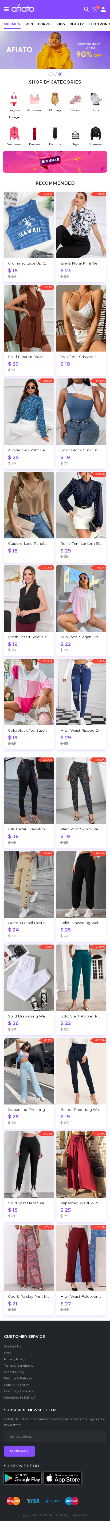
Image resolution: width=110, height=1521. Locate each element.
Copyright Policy (16, 1385)
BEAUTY (77, 24)
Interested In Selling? (20, 1397)
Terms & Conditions (18, 1365)
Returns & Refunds (18, 1378)
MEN (29, 24)
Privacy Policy (14, 1359)
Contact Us (12, 1346)
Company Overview (19, 1391)
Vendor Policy (14, 1372)
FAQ (7, 1353)
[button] (86, 10)
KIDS (61, 24)
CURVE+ (45, 24)
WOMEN (12, 24)
